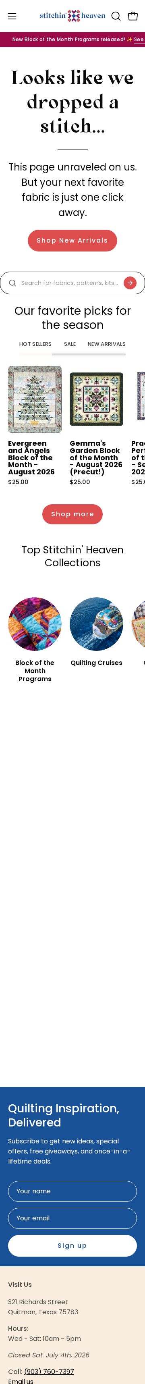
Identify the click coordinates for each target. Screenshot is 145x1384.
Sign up (72, 1245)
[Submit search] (130, 282)
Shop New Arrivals (72, 240)
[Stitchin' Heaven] (73, 16)
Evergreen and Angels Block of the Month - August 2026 (31, 458)
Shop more (72, 514)
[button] (115, 16)
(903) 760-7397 (49, 1371)
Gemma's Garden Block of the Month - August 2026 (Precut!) (96, 458)
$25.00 (18, 482)
